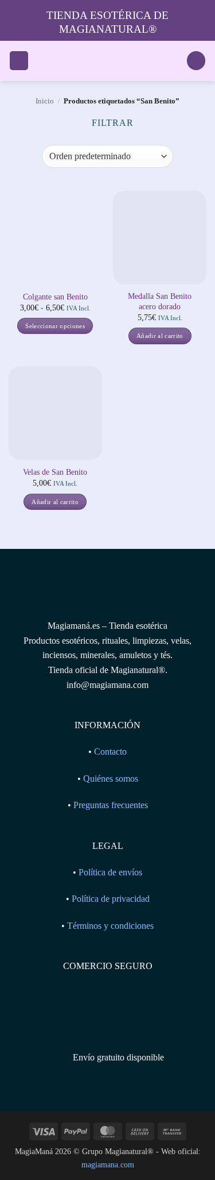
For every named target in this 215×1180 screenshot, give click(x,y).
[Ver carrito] (196, 60)
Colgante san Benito (55, 297)
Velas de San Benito (55, 472)
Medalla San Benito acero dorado (159, 301)
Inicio (45, 101)
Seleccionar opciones (55, 325)
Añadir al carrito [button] (159, 335)
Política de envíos (110, 872)
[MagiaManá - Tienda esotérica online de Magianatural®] (107, 61)
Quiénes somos (110, 778)
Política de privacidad (111, 899)
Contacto (110, 751)
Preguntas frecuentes (110, 805)
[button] (19, 60)
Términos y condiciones (110, 926)
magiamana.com (107, 1164)
